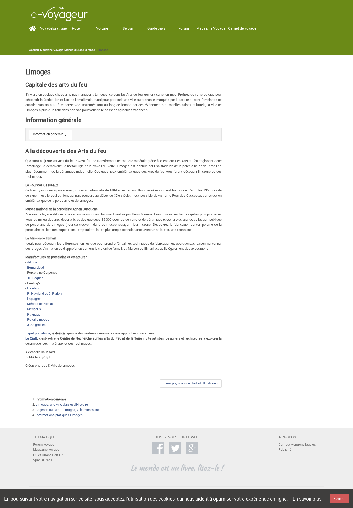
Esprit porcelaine (37, 333)
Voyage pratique (53, 28)
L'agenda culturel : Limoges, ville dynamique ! (68, 410)
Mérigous (34, 309)
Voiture (102, 28)
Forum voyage (43, 444)
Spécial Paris (42, 460)
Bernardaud (35, 267)
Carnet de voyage (242, 28)
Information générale (48, 134)
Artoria (32, 262)
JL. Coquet (35, 278)
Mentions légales (303, 444)
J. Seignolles (36, 324)
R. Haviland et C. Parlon (44, 293)
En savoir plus (307, 499)
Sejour (127, 28)
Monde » (69, 50)
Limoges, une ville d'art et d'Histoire (62, 404)
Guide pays (156, 28)
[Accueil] (59, 13)
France (90, 50)
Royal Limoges (38, 319)
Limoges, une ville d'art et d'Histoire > (191, 383)
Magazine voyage (46, 449)
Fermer (339, 498)
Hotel (76, 28)
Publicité (285, 449)
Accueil (34, 50)
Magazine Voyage (210, 28)
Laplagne (34, 298)
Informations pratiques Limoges (59, 415)
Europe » (80, 50)
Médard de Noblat (40, 304)
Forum (183, 28)
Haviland (33, 288)
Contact (284, 444)
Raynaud (33, 314)
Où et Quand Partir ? (48, 455)
